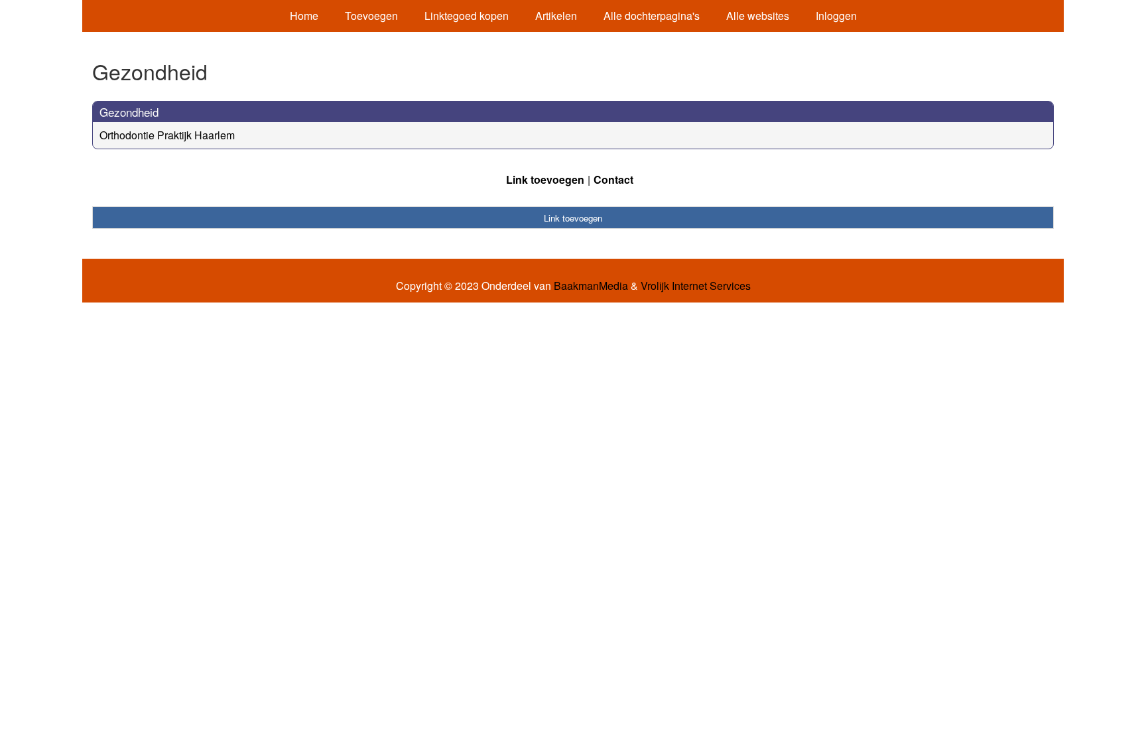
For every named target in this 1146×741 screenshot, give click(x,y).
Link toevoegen (545, 179)
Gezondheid (129, 111)
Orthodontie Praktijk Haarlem (167, 135)
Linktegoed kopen (466, 15)
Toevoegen (371, 15)
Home (304, 15)
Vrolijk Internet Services (696, 286)
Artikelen (556, 15)
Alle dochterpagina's (652, 15)
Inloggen (836, 15)
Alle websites (757, 15)
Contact (613, 179)
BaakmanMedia (591, 286)
